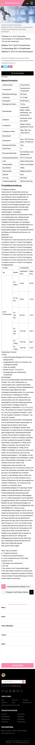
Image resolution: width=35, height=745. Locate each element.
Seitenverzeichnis (6, 705)
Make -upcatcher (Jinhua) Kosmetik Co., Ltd (9, 731)
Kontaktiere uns (27, 702)
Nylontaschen (22, 722)
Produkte (9, 25)
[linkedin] (6, 691)
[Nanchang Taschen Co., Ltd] (10, 675)
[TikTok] (21, 691)
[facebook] (2, 691)
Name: (3, 607)
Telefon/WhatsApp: (7, 626)
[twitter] (10, 691)
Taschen (3, 714)
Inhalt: (3, 644)
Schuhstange (17, 25)
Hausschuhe (21, 714)
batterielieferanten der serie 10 (8, 734)
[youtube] (14, 691)
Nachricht (4, 702)
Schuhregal (21, 719)
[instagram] (17, 691)
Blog (13, 702)
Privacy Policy (16, 705)
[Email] (23, 681)
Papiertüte (21, 716)
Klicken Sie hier (16, 686)
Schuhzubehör (5, 716)
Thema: (4, 635)
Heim (4, 25)
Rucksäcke (4, 722)
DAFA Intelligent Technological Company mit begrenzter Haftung (25, 731)
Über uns (14, 700)
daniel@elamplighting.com (23, 742)
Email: (3, 616)
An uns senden (19, 73)
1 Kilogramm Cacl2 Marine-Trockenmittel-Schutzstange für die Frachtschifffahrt (12, 592)
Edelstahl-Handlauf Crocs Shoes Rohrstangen (21, 587)
